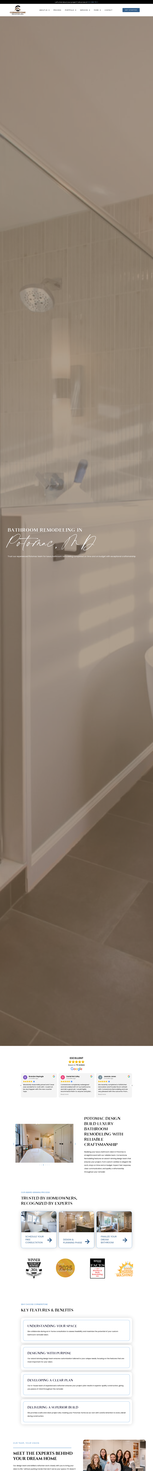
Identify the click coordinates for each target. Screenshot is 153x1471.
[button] (132, 1085)
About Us (43, 10)
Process (57, 10)
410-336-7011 (93, 2)
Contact (108, 10)
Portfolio (69, 10)
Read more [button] (27, 1094)
